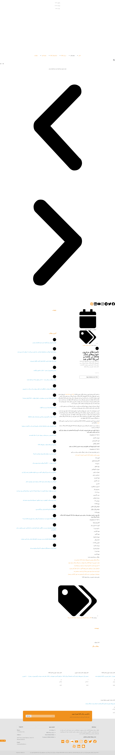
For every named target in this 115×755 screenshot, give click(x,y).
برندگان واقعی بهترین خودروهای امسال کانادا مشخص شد (86, 559)
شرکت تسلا (76, 617)
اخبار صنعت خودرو (87, 345)
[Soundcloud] (72, 741)
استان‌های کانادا (53, 55)
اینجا (98, 422)
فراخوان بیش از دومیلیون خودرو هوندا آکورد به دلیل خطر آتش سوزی (84, 568)
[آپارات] (91, 304)
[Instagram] (102, 304)
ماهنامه (36, 55)
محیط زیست (103, 700)
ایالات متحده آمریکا (87, 617)
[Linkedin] (95, 304)
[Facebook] (113, 304)
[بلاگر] (83, 746)
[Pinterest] (67, 741)
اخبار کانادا (104, 672)
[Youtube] (99, 304)
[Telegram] (106, 304)
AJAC (73, 394)
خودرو (81, 617)
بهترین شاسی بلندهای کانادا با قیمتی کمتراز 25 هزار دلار (87, 455)
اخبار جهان (86, 672)
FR (3, 63)
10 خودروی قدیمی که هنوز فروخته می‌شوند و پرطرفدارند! (86, 565)
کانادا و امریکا (71, 617)
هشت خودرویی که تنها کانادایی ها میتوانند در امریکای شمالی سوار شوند (83, 562)
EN (0, 63)
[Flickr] (62, 741)
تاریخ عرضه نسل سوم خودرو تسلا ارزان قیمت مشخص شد (86, 571)
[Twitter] (109, 304)
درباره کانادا (63, 55)
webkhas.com (22, 752)
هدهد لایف (44, 55)
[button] (114, 60)
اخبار (80, 55)
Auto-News (67, 394)
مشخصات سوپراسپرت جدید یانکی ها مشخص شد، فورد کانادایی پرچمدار (83, 574)
